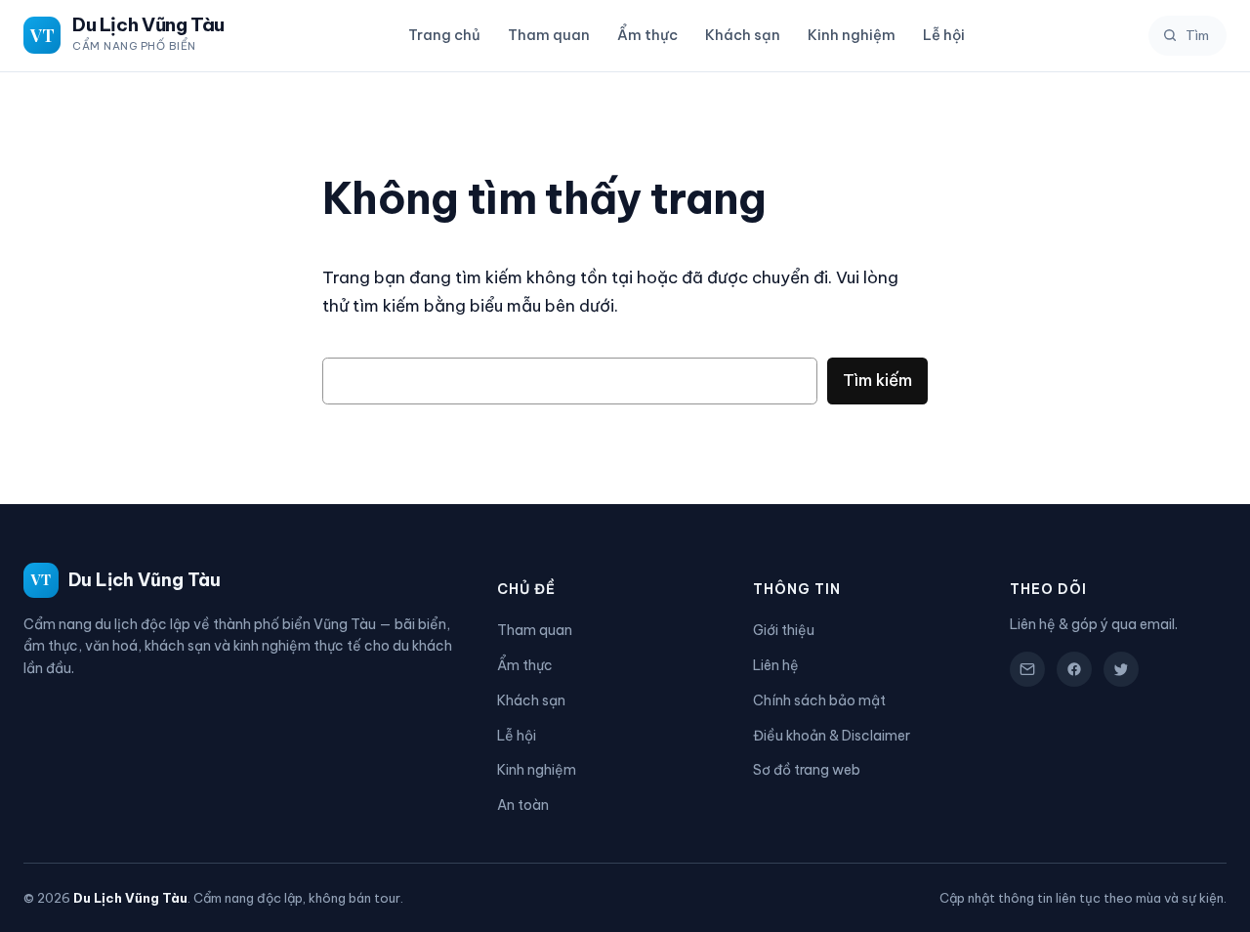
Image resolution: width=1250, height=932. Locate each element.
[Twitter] (1121, 669)
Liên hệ (776, 665)
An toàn (523, 805)
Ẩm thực (647, 34)
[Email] (1027, 669)
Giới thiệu (783, 630)
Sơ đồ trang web (806, 770)
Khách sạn (742, 34)
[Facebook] (1074, 669)
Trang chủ (444, 34)
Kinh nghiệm (852, 34)
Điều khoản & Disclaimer (831, 735)
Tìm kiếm (877, 379)
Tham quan (549, 34)
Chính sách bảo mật (819, 700)
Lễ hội (944, 34)
